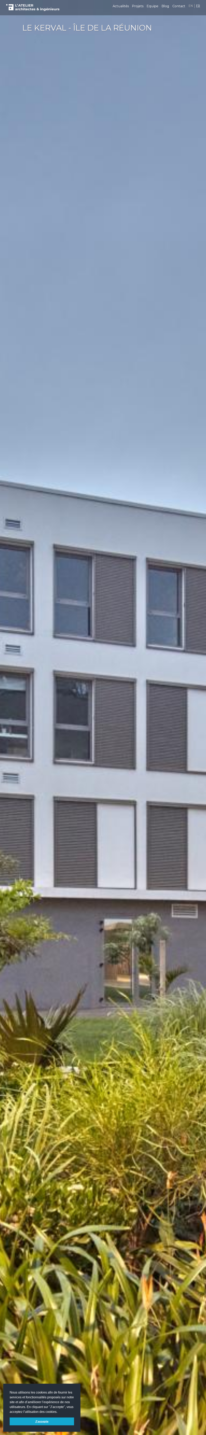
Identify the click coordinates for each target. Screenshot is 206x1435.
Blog (165, 6)
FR (198, 6)
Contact (178, 6)
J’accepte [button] (41, 1421)
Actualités (121, 6)
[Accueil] (33, 7)
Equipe (152, 6)
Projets (137, 6)
